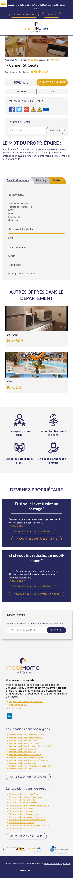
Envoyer (55, 130)
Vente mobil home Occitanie (21, 822)
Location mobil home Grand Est (22, 749)
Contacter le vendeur (52, 82)
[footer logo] (23, 667)
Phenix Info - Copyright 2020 (57, 863)
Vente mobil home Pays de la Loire (24, 814)
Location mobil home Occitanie (22, 763)
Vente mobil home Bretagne (21, 811)
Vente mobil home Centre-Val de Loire (25, 797)
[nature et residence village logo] (59, 849)
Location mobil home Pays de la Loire (25, 754)
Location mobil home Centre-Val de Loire (26, 734)
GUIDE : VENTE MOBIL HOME (26, 836)
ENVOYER (56, 630)
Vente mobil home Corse (19, 828)
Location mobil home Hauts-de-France (25, 737)
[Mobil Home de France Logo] (36, 26)
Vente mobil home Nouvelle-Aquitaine (25, 817)
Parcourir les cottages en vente (36, 538)
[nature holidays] (36, 849)
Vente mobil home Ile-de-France (23, 802)
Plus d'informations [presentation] (18, 180)
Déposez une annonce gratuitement (26, 701)
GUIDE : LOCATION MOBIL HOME (28, 776)
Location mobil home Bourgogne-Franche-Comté (30, 746)
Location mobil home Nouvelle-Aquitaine (26, 757)
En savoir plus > (16, 525)
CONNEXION (52, 15)
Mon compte (15, 708)
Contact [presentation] (57, 180)
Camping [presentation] (41, 180)
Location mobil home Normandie (23, 740)
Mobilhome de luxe (18, 704)
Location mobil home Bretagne (22, 751)
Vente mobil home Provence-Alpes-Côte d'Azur (29, 825)
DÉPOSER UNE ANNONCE (24, 15)
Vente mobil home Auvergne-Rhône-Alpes (27, 819)
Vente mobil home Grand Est (21, 808)
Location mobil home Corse (21, 768)
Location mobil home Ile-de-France (24, 743)
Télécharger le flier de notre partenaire (30, 530)
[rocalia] (14, 849)
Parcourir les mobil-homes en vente (37, 593)
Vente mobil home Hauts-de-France (24, 794)
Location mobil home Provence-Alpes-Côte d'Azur (30, 766)
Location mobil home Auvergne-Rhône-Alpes (28, 760)
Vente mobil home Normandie (22, 800)
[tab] (18, 180)
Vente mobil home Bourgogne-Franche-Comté (29, 805)
